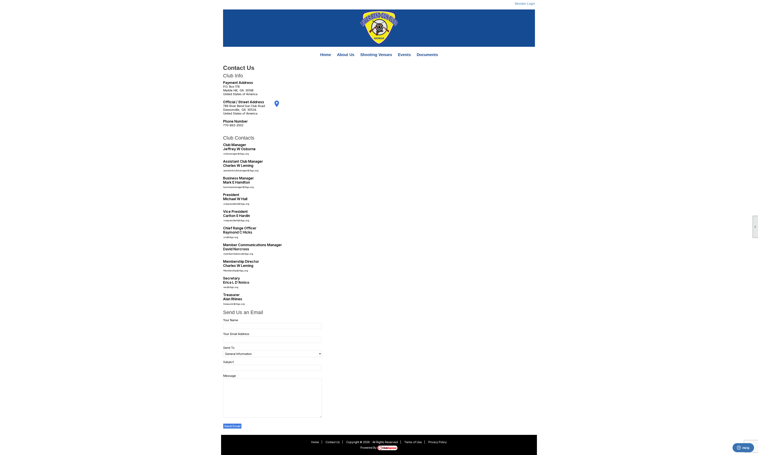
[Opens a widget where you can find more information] (743, 448)
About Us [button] (345, 55)
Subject (228, 362)
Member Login (525, 3)
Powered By (368, 447)
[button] (232, 426)
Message (229, 376)
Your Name (230, 320)
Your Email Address (236, 334)
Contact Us (333, 442)
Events (404, 55)
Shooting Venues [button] (376, 55)
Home (325, 55)
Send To (229, 348)
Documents (427, 55)
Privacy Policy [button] (437, 442)
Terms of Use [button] (413, 442)
